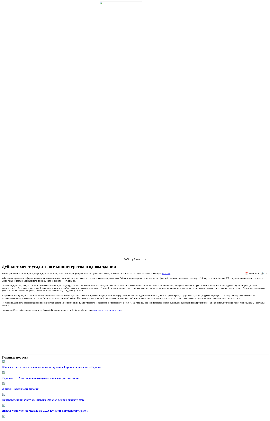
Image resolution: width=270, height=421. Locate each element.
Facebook (166, 273)
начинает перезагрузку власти (106, 310)
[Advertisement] (135, 333)
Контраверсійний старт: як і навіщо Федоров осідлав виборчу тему (43, 399)
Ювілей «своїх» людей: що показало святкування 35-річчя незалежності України (51, 367)
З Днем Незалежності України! (20, 388)
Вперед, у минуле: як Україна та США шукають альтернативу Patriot (44, 410)
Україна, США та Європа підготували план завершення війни (40, 378)
